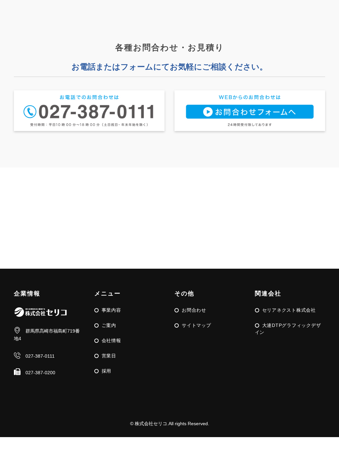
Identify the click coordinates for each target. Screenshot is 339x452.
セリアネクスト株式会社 (289, 310)
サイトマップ (196, 325)
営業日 (109, 355)
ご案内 (109, 325)
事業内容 (111, 310)
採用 (107, 371)
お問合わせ (194, 310)
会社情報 (111, 340)
